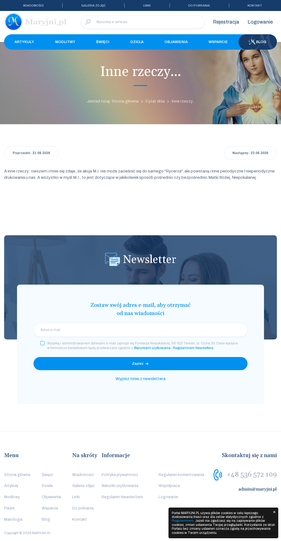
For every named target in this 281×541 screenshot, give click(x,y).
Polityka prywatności (120, 475)
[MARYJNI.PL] (35, 22)
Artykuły (24, 42)
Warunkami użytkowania (152, 348)
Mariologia (13, 519)
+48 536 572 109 (252, 474)
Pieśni (9, 508)
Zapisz (138, 364)
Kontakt (255, 5)
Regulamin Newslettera (122, 497)
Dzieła (137, 42)
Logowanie (260, 22)
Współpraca (169, 486)
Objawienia (176, 42)
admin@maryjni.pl (257, 489)
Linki (147, 5)
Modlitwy (65, 42)
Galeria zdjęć (93, 5)
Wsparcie (218, 42)
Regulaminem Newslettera (193, 348)
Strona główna (17, 475)
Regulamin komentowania (181, 475)
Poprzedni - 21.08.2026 (31, 153)
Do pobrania (199, 5)
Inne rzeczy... (184, 101)
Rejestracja (226, 22)
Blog (261, 42)
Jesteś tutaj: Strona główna (113, 101)
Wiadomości (33, 5)
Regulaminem (182, 521)
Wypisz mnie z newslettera (140, 378)
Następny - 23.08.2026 (250, 153)
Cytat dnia (155, 101)
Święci (102, 42)
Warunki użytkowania (120, 486)
